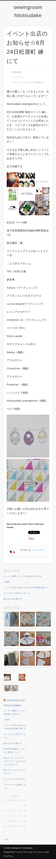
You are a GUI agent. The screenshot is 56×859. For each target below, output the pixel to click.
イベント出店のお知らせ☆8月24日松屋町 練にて (26, 587)
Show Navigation (45, 28)
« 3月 (6, 839)
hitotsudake (16, 72)
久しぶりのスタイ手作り (15, 778)
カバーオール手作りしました (17, 593)
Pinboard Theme (22, 851)
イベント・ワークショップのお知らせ (27, 82)
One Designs (39, 851)
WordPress (9, 855)
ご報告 (7, 581)
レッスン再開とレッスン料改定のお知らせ (23, 576)
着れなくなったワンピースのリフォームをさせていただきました (15, 761)
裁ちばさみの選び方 (13, 598)
